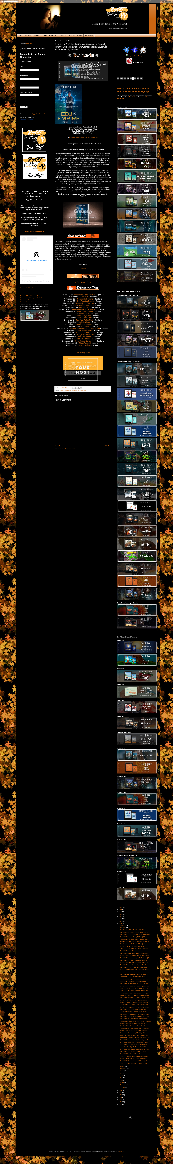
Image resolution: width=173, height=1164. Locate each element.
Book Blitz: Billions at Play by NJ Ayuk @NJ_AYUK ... (134, 1023)
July (121, 1073)
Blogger (121, 1151)
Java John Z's (83, 307)
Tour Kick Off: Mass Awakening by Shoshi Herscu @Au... (135, 958)
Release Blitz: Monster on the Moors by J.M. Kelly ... (134, 993)
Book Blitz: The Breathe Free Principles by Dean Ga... (134, 986)
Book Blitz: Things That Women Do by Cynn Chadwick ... (135, 1026)
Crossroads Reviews (84, 299)
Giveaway (72, 390)
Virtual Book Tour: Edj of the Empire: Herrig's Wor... (133, 1047)
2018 (120, 1090)
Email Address (24, 75)
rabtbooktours (39, 281)
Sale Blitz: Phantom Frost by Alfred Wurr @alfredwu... (134, 944)
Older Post (108, 446)
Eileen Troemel (85, 343)
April (121, 1080)
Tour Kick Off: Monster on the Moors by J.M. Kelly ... (134, 932)
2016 (120, 1095)
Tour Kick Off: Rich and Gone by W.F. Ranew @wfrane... (135, 1061)
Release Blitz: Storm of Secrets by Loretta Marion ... (134, 1011)
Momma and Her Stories (85, 333)
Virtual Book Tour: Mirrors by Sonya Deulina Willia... (134, 1044)
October (122, 1066)
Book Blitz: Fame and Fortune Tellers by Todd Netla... (134, 972)
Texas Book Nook (85, 318)
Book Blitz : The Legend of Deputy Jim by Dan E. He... (134, 988)
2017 (120, 1092)
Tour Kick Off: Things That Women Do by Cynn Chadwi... (135, 934)
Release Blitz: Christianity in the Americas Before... (133, 981)
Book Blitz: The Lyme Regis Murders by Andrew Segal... (135, 955)
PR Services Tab (132, 96)
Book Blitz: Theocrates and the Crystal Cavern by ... (134, 1030)
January (122, 1087)
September (123, 1068)
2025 (120, 909)
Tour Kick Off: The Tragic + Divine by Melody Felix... (134, 960)
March (122, 1082)
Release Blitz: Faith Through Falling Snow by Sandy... (134, 1004)
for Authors (28, 50)
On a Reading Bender (85, 301)
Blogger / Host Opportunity (39, 114)
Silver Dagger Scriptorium (84, 341)
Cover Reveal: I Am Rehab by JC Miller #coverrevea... (134, 948)
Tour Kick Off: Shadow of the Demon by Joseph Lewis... (135, 997)
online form (29, 43)
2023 (120, 914)
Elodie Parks (84, 314)
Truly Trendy (85, 326)
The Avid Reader (84, 337)
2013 (120, 1102)
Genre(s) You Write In (26, 92)
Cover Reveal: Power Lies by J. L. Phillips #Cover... (134, 1033)
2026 (120, 907)
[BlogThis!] (75, 388)
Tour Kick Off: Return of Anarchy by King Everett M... (134, 965)
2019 (120, 923)
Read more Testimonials (34, 231)
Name (22, 66)
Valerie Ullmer (85, 322)
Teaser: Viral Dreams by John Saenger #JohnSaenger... (135, 995)
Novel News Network (84, 312)
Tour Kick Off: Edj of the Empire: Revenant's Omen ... (134, 967)
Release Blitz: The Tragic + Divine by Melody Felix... (134, 939)
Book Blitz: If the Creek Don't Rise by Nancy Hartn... (134, 1058)
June (121, 1075)
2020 (120, 921)
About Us (28, 35)
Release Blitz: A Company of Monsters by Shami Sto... (134, 979)
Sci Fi (85, 390)
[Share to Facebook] (79, 388)
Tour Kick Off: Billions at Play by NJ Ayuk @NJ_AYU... (134, 937)
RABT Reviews (85, 345)
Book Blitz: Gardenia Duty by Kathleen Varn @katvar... (134, 1056)
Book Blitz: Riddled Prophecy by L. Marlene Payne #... (134, 1063)
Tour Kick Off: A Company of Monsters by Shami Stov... (134, 974)
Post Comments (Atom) (68, 449)
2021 (120, 919)
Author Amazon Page (83, 282)
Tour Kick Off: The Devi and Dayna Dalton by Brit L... (134, 1054)
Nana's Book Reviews (85, 303)
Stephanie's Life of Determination (85, 309)
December (123, 925)
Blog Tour (67, 390)
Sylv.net (85, 297)
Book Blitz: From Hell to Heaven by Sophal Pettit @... (134, 1000)
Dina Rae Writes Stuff (84, 320)
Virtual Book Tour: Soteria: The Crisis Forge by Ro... (134, 1042)
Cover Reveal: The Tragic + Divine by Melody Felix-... (134, 990)
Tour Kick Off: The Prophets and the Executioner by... (134, 983)
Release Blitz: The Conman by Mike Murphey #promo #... (135, 1021)
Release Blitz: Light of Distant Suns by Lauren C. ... (134, 976)
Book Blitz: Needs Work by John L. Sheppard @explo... (135, 969)
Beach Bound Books (84, 324)
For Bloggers (89, 35)
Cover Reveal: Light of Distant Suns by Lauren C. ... (134, 1035)
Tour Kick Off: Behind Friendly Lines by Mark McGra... (134, 953)
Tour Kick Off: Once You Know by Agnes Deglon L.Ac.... (135, 1040)
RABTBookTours (27, 281)
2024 (120, 911)
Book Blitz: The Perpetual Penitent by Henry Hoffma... (134, 1007)
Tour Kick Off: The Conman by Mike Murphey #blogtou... (135, 1016)
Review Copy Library (49, 35)
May (121, 1078)
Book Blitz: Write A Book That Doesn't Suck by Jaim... (134, 930)
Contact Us (62, 35)
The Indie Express (85, 330)
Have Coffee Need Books (85, 305)
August (122, 1071)
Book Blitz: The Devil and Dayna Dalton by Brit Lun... (134, 962)
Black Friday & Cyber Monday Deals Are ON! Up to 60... (135, 941)
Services (37, 35)
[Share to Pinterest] (81, 388)
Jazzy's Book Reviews (85, 335)
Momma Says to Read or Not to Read (85, 328)
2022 (120, 916)
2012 (120, 1104)
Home (20, 35)
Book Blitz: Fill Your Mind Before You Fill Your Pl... (133, 946)
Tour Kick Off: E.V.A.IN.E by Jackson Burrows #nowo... (134, 951)
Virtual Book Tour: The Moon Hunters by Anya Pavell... (134, 1049)
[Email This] (73, 388)
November (123, 928)
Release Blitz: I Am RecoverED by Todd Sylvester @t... (134, 1028)
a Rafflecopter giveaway (83, 352)
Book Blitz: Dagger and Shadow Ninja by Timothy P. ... (134, 1002)
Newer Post (58, 446)
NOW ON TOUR (79, 390)
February (122, 1085)
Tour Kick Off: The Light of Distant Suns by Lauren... (134, 1009)
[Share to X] (77, 388)
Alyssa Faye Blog (84, 316)
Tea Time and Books (85, 339)
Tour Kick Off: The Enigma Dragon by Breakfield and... (134, 1018)
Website (83, 269)
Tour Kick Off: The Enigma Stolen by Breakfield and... (134, 1014)
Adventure (61, 390)
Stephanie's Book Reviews (84, 295)
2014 (120, 1099)
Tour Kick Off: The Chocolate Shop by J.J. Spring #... (134, 1051)
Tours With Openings (75, 35)
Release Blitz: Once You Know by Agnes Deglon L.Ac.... (135, 1037)
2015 (120, 1097)
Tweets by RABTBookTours (27, 288)
